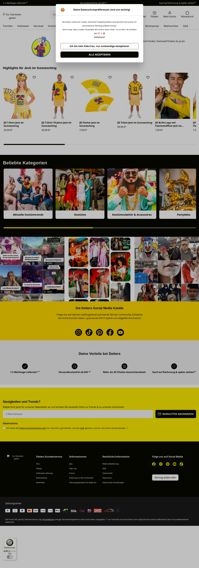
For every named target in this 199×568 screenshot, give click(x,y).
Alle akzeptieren (99, 54)
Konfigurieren (99, 37)
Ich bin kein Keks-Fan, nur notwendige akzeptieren (99, 46)
